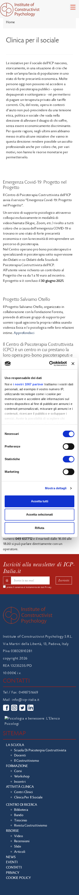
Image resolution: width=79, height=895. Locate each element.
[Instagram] (14, 708)
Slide (17, 846)
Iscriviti (63, 580)
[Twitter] (22, 708)
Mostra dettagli (56, 488)
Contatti (14, 867)
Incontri (20, 782)
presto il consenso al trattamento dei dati (29, 587)
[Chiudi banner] (73, 363)
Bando (18, 815)
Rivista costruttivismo (30, 825)
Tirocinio (20, 820)
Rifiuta (39, 528)
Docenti (20, 755)
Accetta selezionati (39, 514)
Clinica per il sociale (28, 797)
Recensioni (22, 841)
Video (18, 836)
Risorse (12, 831)
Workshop (22, 776)
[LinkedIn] (30, 708)
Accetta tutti (39, 501)
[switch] (68, 446)
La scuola (15, 745)
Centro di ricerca (21, 805)
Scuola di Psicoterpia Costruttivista (40, 750)
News (11, 857)
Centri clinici (23, 792)
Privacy (48, 587)
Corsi (18, 771)
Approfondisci (24, 333)
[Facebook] (6, 708)
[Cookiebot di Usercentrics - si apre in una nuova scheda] (50, 363)
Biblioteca (21, 810)
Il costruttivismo (26, 761)
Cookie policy (18, 878)
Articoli (19, 852)
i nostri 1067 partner (28, 384)
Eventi (12, 862)
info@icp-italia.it (26, 700)
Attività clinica (20, 787)
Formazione (17, 766)
